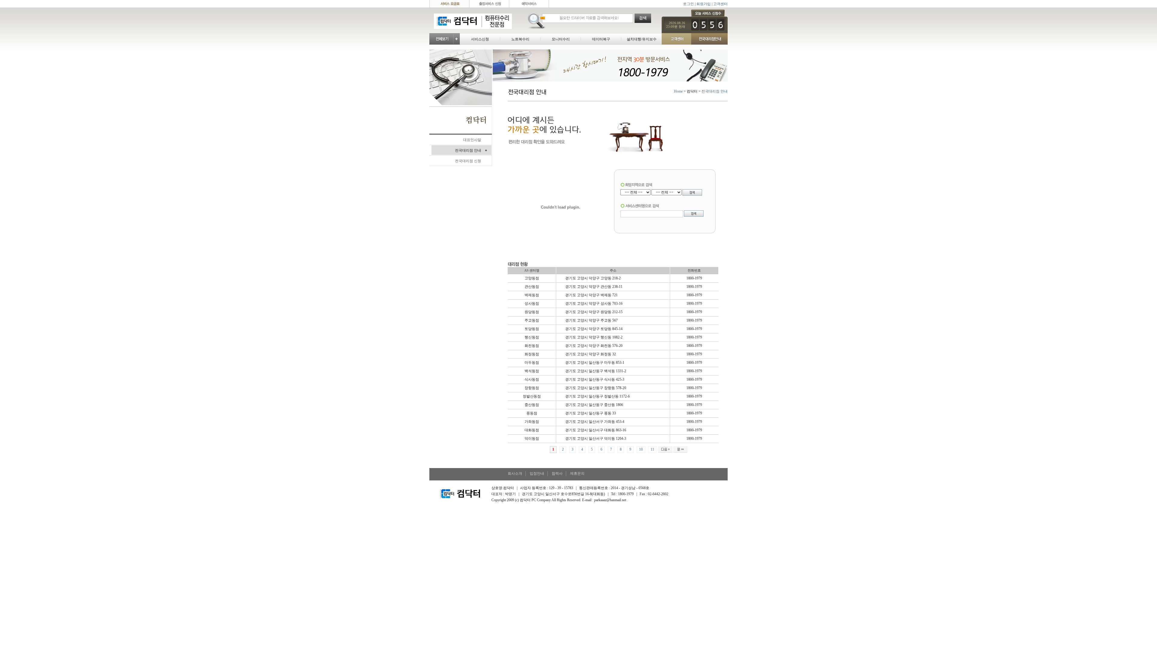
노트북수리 (520, 39)
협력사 (557, 473)
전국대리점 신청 (468, 161)
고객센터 (720, 4)
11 (652, 449)
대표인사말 (472, 140)
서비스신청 (480, 39)
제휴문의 (577, 473)
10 (641, 449)
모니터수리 (561, 39)
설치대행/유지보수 (642, 39)
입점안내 (537, 473)
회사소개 (515, 473)
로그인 (688, 4)
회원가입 (703, 4)
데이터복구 (601, 39)
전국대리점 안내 (468, 150)
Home (678, 91)
